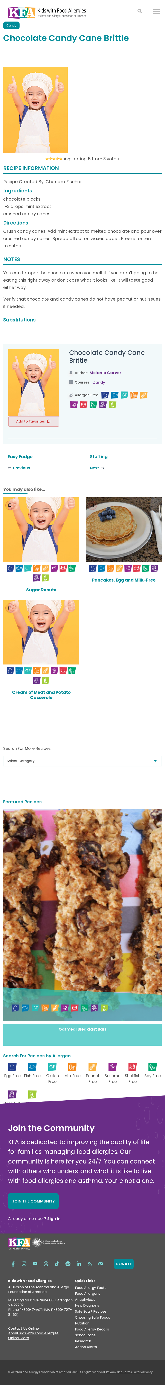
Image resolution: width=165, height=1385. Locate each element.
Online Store (18, 1338)
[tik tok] (57, 1263)
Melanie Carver (105, 372)
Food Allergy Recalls (92, 1329)
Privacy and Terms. (119, 1372)
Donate (124, 1263)
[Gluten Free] (124, 395)
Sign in (54, 1218)
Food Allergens (87, 1293)
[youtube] (35, 1263)
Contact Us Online (23, 1329)
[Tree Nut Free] (103, 405)
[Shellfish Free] (83, 405)
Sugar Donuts (41, 590)
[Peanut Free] (144, 395)
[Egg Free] (105, 395)
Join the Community (33, 1201)
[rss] (90, 1263)
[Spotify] (68, 1263)
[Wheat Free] (112, 405)
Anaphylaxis (85, 1300)
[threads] (46, 1263)
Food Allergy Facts (90, 1288)
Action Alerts (86, 1347)
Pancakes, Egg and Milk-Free (124, 580)
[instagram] (24, 1263)
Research (83, 1341)
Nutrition (82, 1323)
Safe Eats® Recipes (91, 1311)
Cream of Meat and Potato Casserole (41, 694)
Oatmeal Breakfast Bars (83, 1029)
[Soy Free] (93, 405)
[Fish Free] (115, 395)
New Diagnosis (87, 1305)
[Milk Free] (134, 395)
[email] (101, 1263)
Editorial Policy (143, 1372)
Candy (98, 382)
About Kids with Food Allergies (33, 1334)
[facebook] (13, 1263)
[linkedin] (79, 1263)
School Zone (85, 1335)
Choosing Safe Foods (92, 1317)
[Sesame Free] (74, 405)
